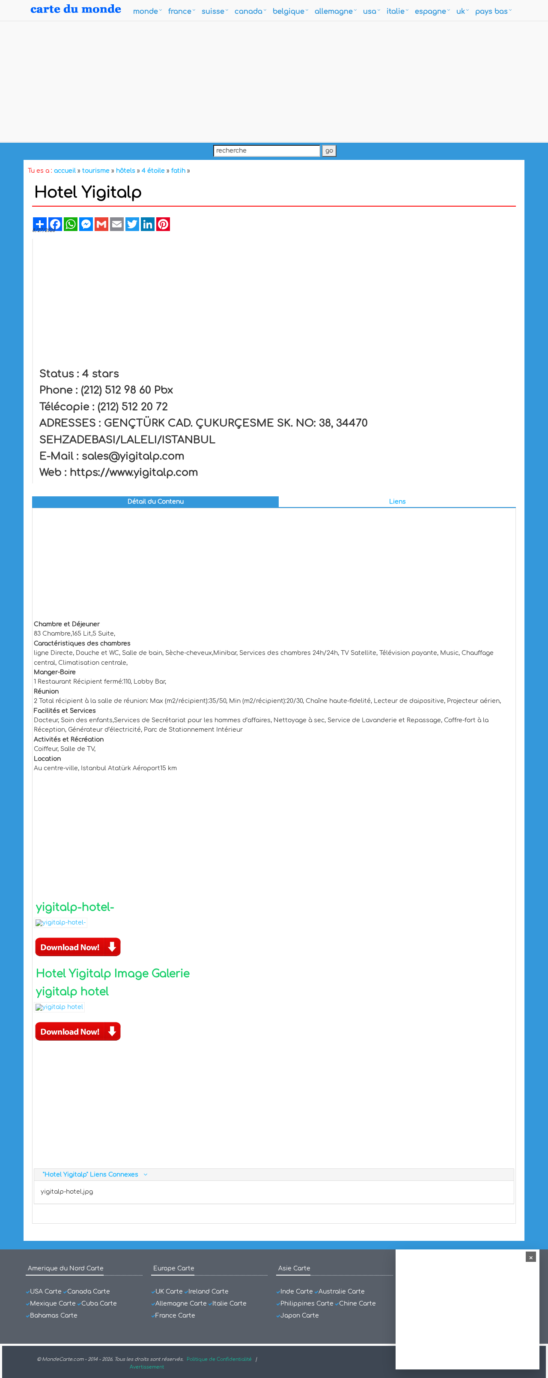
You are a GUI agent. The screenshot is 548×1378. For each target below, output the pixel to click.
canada (248, 11)
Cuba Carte (99, 1303)
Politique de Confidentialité (219, 1359)
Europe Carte (173, 1268)
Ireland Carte (208, 1291)
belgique (288, 11)
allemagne (334, 11)
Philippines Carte (307, 1303)
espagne (430, 11)
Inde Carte (296, 1291)
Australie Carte (342, 1291)
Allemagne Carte (181, 1303)
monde (145, 11)
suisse (213, 11)
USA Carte (46, 1291)
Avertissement (147, 1367)
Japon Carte (299, 1315)
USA (369, 11)
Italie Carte (229, 1303)
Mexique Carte (53, 1303)
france (179, 11)
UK (460, 11)
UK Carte (169, 1291)
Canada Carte (88, 1291)
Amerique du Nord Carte (66, 1268)
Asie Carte (294, 1268)
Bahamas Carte (53, 1315)
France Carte (175, 1315)
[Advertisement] (274, 81)
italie (396, 11)
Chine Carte (357, 1303)
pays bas (491, 11)
